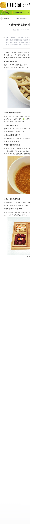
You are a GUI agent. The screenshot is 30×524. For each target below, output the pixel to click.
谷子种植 (18, 12)
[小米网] (11, 5)
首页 (11, 18)
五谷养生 (6, 12)
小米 (24, 119)
